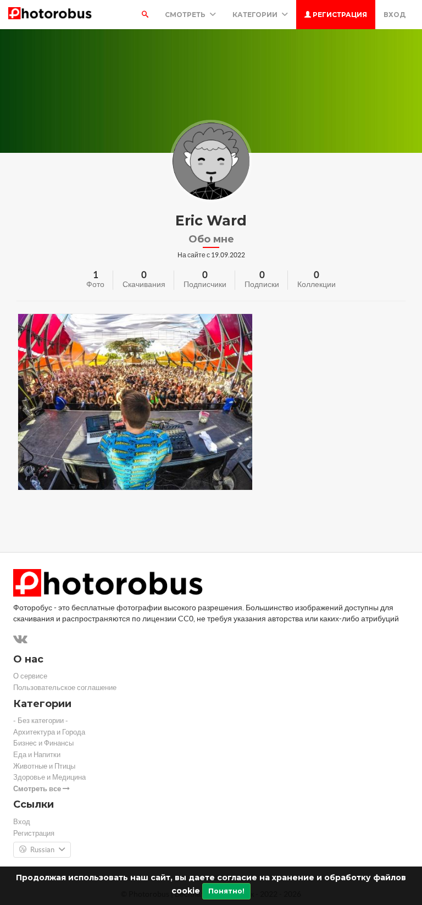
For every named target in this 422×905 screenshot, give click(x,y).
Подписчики (205, 284)
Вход (395, 14)
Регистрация (339, 14)
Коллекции (316, 284)
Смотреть (186, 14)
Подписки (262, 284)
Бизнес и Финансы (43, 743)
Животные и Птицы (44, 766)
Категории (255, 14)
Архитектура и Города (49, 732)
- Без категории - (40, 720)
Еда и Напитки (36, 755)
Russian (42, 850)
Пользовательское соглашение (64, 687)
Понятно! (226, 891)
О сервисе (30, 676)
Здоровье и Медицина (49, 777)
